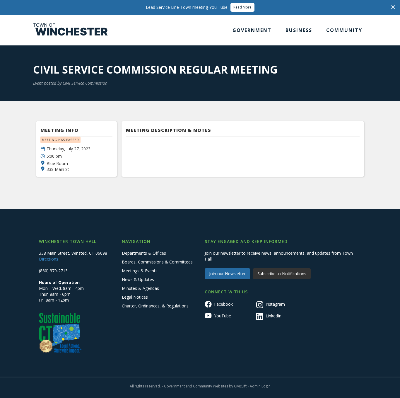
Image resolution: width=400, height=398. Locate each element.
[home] (70, 30)
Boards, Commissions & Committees (157, 262)
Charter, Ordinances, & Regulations (155, 306)
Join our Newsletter (227, 273)
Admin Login (260, 386)
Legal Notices (135, 297)
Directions (48, 259)
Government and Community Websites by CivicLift (205, 386)
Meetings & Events (140, 270)
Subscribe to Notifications (281, 273)
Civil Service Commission (85, 83)
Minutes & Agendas (140, 288)
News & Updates (138, 279)
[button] (252, 30)
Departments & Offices (144, 253)
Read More (242, 7)
